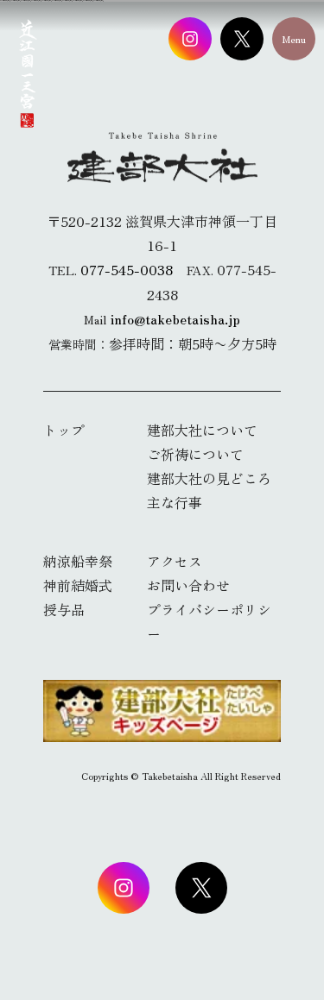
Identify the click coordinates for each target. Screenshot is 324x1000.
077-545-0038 (126, 269)
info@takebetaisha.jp (175, 318)
